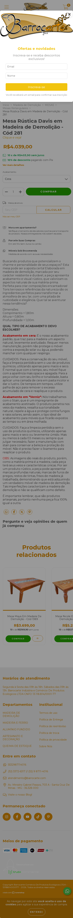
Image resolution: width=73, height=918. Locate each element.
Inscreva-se (36, 87)
